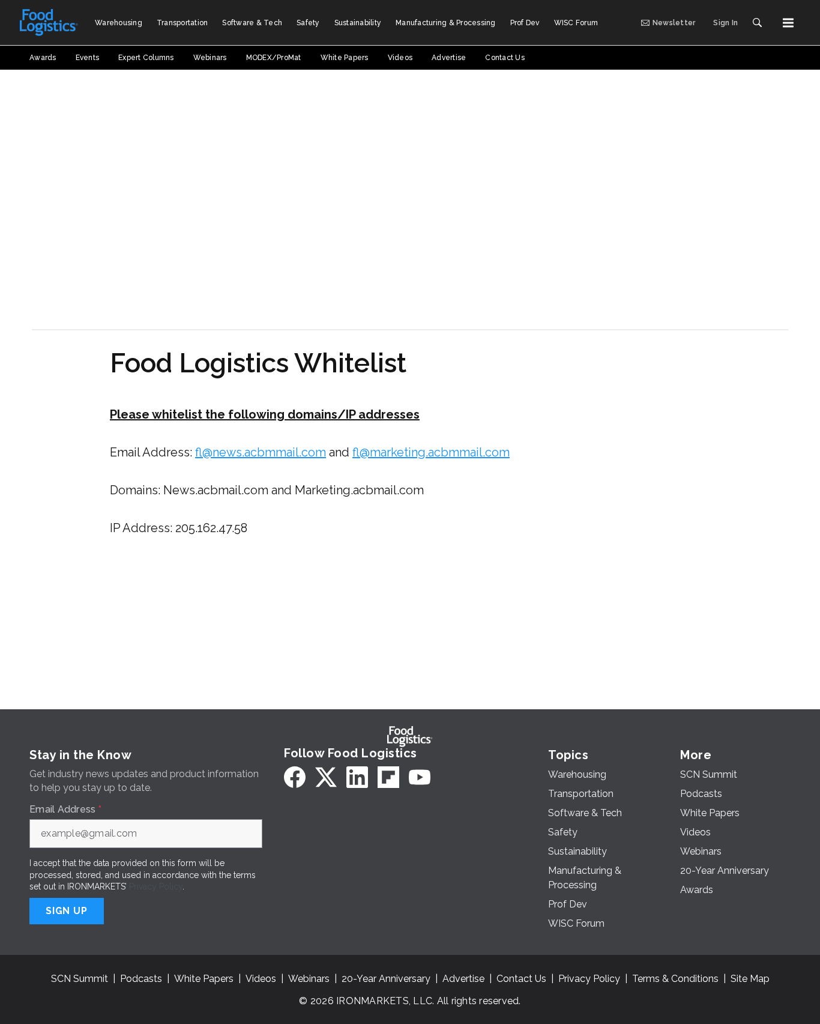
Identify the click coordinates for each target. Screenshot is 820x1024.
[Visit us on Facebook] (295, 777)
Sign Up (67, 910)
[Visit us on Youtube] (419, 777)
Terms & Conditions (675, 978)
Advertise (463, 978)
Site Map (750, 978)
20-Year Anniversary (386, 978)
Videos (261, 978)
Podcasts (141, 978)
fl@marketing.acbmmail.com (431, 452)
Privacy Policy (155, 886)
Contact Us (521, 978)
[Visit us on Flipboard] (388, 777)
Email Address (65, 809)
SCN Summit (79, 978)
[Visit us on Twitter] (326, 777)
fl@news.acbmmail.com (260, 452)
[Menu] (788, 23)
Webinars (309, 978)
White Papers (204, 978)
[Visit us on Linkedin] (357, 777)
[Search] (757, 23)
